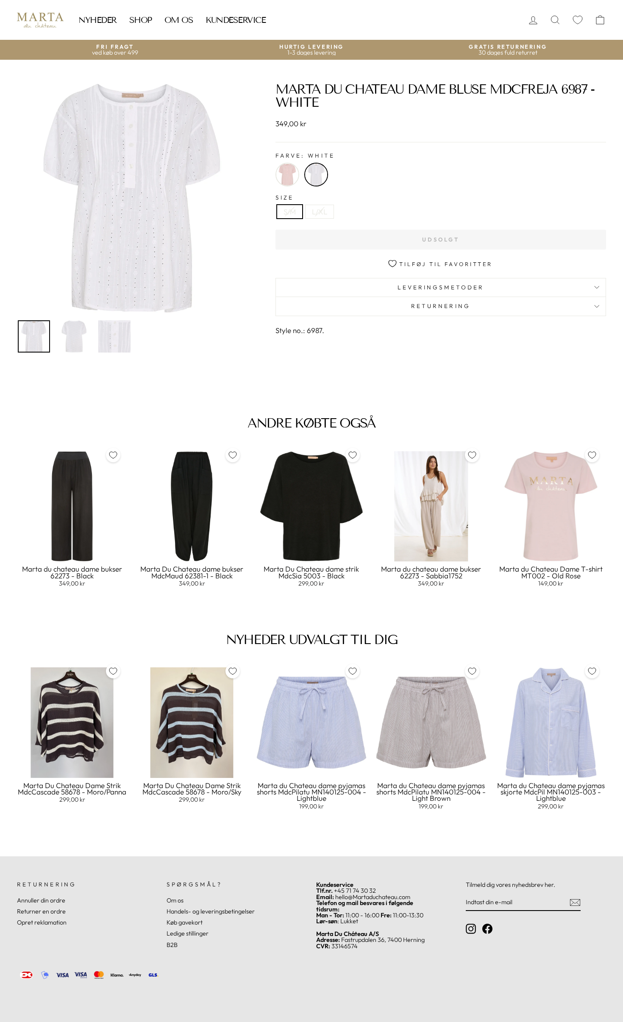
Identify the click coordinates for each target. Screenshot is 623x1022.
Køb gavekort (185, 922)
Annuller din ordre (41, 900)
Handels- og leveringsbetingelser (211, 911)
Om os (178, 20)
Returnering (440, 306)
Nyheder (97, 20)
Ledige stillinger (188, 933)
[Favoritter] (577, 20)
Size (284, 198)
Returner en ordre (41, 911)
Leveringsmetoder (441, 287)
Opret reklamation (42, 922)
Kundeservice (235, 20)
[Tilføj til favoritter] (113, 455)
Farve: (305, 156)
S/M (290, 211)
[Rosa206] (287, 175)
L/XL (319, 211)
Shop (140, 20)
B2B (172, 945)
